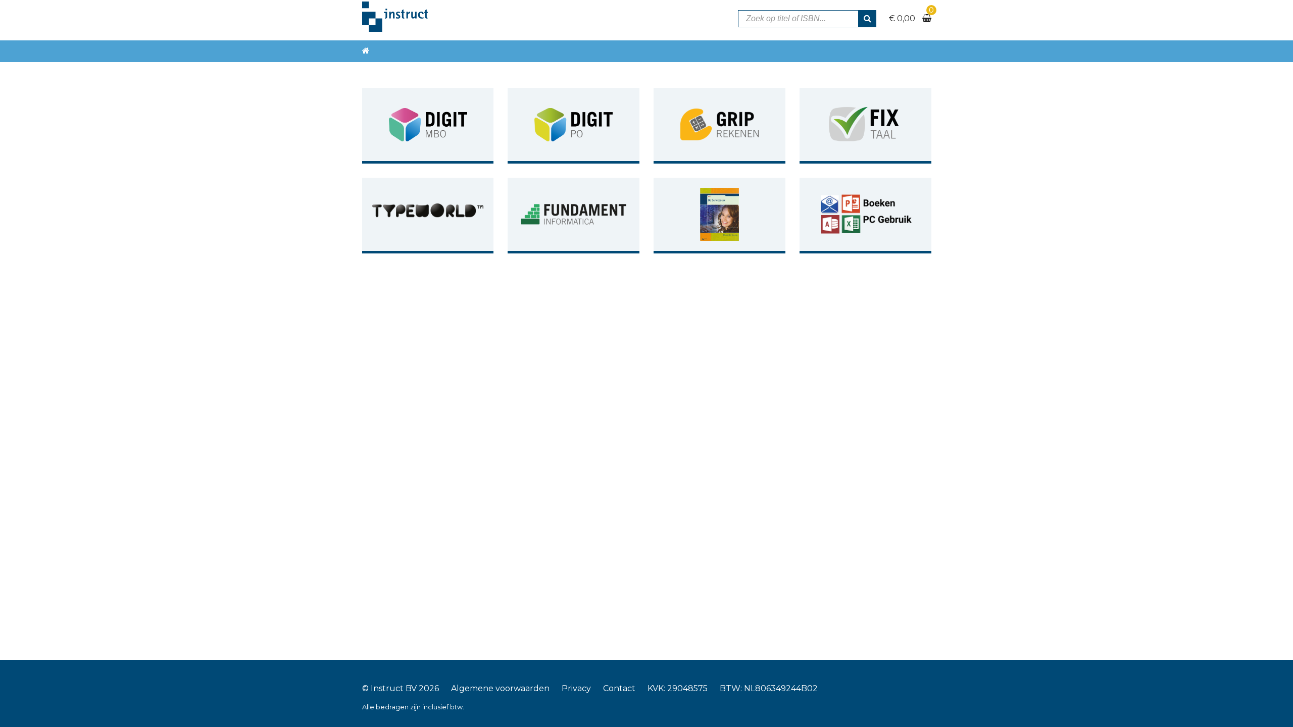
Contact (619, 688)
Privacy (576, 688)
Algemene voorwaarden (500, 688)
